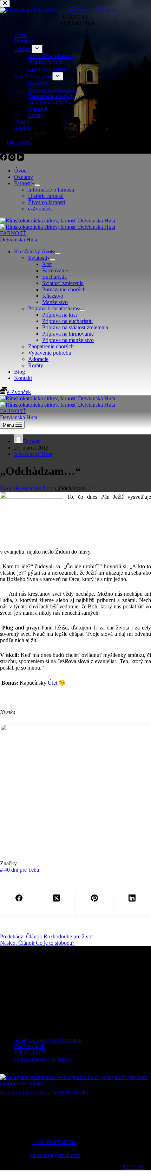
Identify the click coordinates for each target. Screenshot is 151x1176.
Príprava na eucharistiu (67, 321)
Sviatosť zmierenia (63, 283)
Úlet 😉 (57, 683)
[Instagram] (12, 159)
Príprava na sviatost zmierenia (75, 327)
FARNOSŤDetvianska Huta (18, 236)
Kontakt (23, 378)
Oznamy (23, 177)
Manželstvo (55, 302)
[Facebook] (4, 159)
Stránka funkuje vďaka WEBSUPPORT (45, 1093)
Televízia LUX (30, 1052)
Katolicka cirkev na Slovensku (48, 1040)
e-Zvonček (40, 209)
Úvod (20, 171)
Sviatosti (37, 258)
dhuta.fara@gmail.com (55, 1155)
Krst (47, 264)
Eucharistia (54, 277)
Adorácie (38, 359)
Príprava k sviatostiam (52, 308)
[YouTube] (20, 159)
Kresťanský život (33, 251)
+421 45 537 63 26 (53, 1142)
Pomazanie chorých (64, 289)
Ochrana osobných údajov (43, 1059)
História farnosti (46, 196)
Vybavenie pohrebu (49, 353)
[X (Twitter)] (57, 903)
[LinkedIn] (132, 903)
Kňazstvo (52, 296)
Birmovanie (55, 270)
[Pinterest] (94, 903)
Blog (19, 372)
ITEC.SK (134, 1167)
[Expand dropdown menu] (37, 185)
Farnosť (23, 183)
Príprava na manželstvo (68, 340)
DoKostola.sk (29, 1046)
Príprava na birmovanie (68, 334)
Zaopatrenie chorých (51, 346)
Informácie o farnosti (51, 190)
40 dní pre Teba (19, 870)
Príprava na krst (59, 315)
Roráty (35, 365)
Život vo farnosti (46, 202)
